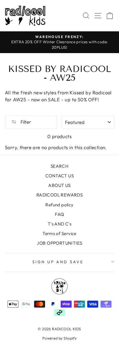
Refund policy (59, 204)
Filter (25, 122)
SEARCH (59, 166)
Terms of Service (59, 233)
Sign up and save (58, 261)
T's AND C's (60, 224)
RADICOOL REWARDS (59, 195)
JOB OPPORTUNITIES (59, 243)
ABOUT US (59, 185)
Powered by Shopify (59, 338)
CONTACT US (59, 175)
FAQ (59, 214)
